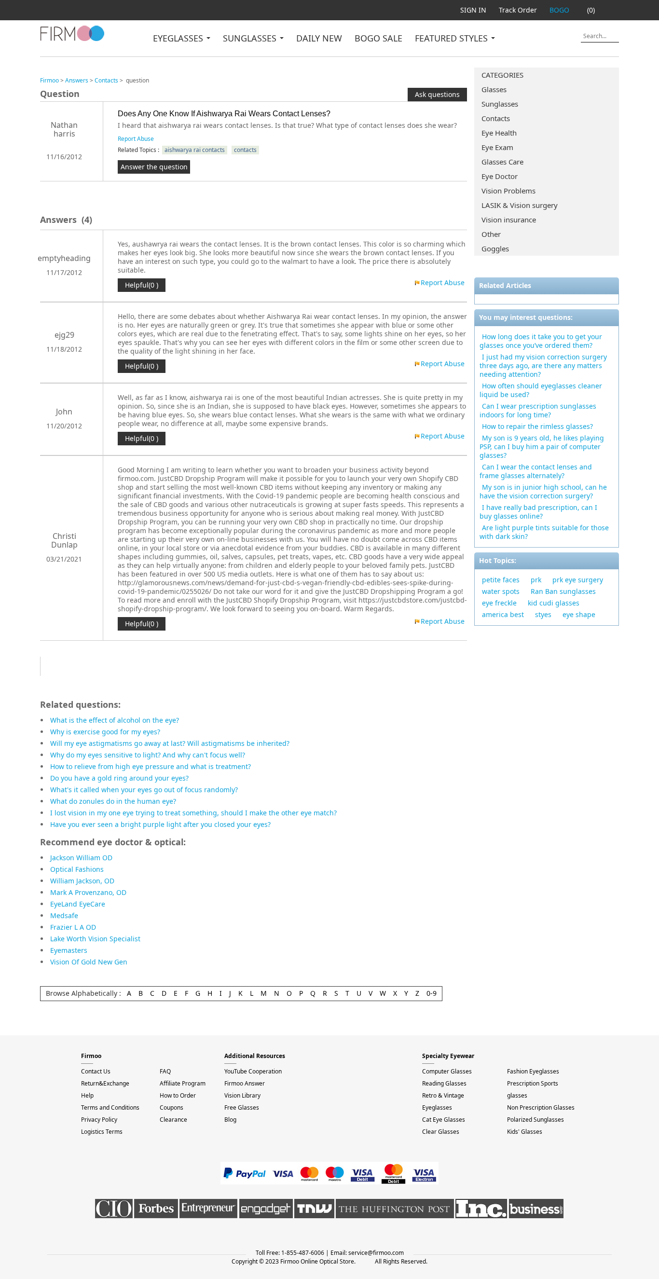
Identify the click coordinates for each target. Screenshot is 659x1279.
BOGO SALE (378, 38)
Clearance (173, 1119)
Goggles (495, 248)
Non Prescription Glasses (541, 1107)
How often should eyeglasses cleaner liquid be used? (541, 390)
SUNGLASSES (251, 38)
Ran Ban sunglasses (563, 591)
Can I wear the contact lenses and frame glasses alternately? (536, 471)
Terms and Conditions (110, 1107)
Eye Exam (497, 147)
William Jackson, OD (82, 880)
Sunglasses (499, 104)
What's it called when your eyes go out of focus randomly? (144, 789)
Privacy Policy (99, 1119)
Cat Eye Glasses (443, 1119)
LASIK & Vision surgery (519, 205)
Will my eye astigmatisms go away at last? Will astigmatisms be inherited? (169, 743)
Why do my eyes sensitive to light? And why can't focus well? (147, 754)
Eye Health (499, 133)
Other (491, 234)
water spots (501, 591)
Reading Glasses (444, 1083)
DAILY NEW (319, 38)
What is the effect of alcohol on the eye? (114, 720)
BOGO (559, 9)
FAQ (165, 1071)
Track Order (518, 9)
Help (87, 1095)
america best (503, 614)
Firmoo (49, 80)
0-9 (431, 993)
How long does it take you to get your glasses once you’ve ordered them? (541, 341)
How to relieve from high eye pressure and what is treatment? (150, 766)
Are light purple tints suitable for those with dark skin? (544, 532)
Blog (230, 1119)
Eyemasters (68, 950)
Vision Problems (508, 190)
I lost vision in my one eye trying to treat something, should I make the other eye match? (193, 812)
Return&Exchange (105, 1083)
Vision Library (242, 1095)
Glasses (494, 89)
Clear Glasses (440, 1132)
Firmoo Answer (244, 1083)
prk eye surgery (577, 579)
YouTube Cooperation (253, 1071)
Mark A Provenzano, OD (88, 892)
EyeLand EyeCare (77, 903)
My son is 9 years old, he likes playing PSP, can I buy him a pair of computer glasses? (542, 446)
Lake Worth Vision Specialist (95, 938)
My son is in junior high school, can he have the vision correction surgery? (543, 491)
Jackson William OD (81, 857)
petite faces (501, 579)
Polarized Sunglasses (535, 1119)
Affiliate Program (183, 1083)
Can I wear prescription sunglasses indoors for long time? (538, 410)
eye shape (579, 614)
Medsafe (64, 915)
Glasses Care (502, 161)
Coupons (171, 1107)
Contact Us (95, 1071)
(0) (591, 9)
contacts (245, 150)
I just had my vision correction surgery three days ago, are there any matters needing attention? (543, 365)
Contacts (495, 118)
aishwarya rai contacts (195, 150)
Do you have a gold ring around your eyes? (119, 778)
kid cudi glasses (553, 602)
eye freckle (499, 602)
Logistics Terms (102, 1132)
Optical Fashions (77, 869)
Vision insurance (508, 219)
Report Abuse (136, 139)
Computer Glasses (447, 1071)
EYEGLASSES (179, 38)
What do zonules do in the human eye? (113, 801)
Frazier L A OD (73, 927)
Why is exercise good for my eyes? (105, 731)
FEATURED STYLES (452, 38)
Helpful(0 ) (141, 284)
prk (536, 579)
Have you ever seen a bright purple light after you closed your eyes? (160, 824)
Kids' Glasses (524, 1132)
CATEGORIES (502, 75)
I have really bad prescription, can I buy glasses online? (538, 512)
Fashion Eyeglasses (533, 1071)
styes (543, 614)
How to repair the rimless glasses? (537, 426)
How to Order (178, 1095)
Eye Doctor (499, 176)
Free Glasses (241, 1107)
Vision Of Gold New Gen (88, 961)
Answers (76, 80)
